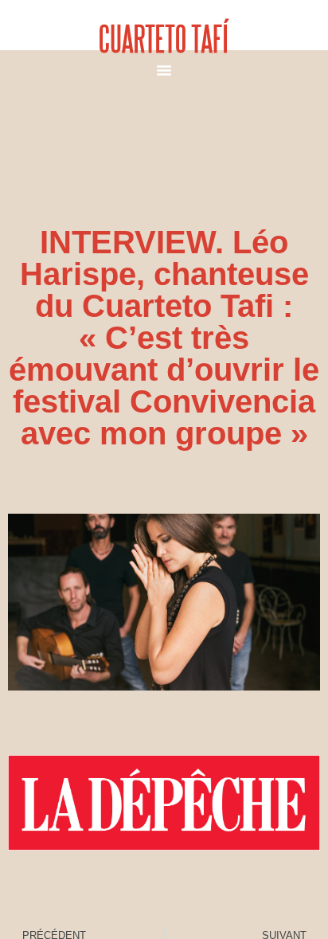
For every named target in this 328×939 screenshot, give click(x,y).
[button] (164, 70)
